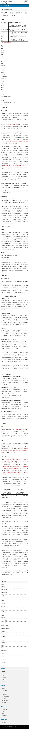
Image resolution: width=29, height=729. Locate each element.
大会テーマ (3, 603)
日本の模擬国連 (4, 589)
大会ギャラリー (4, 681)
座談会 (2, 645)
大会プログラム (3, 640)
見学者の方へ (3, 656)
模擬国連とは (3, 584)
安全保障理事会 (4, 631)
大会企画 (3, 15)
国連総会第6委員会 (5, 625)
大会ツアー (3, 653)
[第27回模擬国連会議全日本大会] (7, 2)
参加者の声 (3, 609)
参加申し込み (3, 662)
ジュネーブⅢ (3, 622)
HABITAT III (3, 636)
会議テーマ (6, 13)
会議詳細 (2, 615)
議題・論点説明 (14, 13)
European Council (4, 634)
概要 (2, 13)
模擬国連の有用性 (4, 592)
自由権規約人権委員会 (5, 628)
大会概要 (2, 595)
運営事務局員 (3, 606)
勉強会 (2, 647)
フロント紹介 (23, 13)
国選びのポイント (11, 15)
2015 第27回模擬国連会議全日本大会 (11, 726)
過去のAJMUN (4, 600)
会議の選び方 (3, 617)
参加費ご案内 (3, 611)
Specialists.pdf (4, 103)
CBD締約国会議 (4, 620)
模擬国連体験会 (4, 650)
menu (26, 1)
